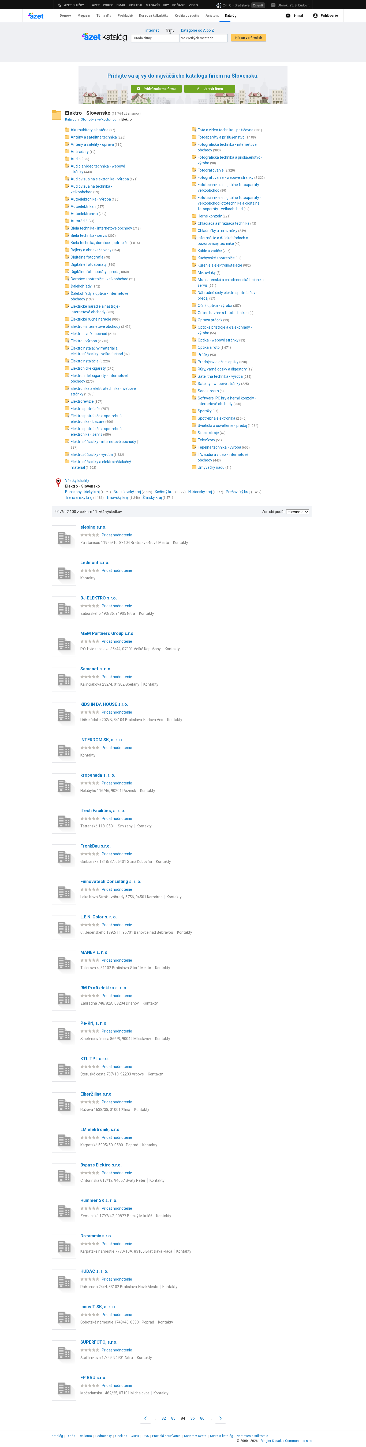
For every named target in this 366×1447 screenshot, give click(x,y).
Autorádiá (79, 221)
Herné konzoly (210, 216)
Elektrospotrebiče (85, 408)
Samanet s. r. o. (95, 668)
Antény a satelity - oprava (92, 144)
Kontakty (180, 542)
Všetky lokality (77, 480)
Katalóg (57, 1436)
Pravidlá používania (166, 1436)
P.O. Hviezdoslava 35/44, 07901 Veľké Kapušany (120, 649)
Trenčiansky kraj (78, 497)
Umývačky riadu (211, 467)
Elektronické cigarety (88, 368)
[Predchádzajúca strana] (145, 1418)
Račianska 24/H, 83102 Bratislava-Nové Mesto (119, 1287)
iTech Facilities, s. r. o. (102, 810)
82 (164, 1418)
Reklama (85, 1436)
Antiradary (80, 152)
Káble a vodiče (210, 251)
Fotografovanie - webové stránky (225, 177)
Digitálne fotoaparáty (89, 264)
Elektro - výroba (84, 341)
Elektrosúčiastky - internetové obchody (103, 441)
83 (173, 1418)
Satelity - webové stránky (219, 383)
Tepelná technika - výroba (219, 447)
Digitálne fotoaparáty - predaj (95, 272)
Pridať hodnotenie (117, 535)
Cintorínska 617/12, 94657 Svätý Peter (112, 1180)
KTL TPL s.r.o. (94, 1058)
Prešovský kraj (238, 492)
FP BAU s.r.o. (93, 1377)
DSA (146, 1436)
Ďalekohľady (81, 286)
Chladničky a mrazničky (217, 230)
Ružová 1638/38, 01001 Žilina (105, 1109)
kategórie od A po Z (197, 30)
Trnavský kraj (117, 497)
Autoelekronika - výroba (91, 199)
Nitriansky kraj (200, 492)
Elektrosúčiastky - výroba (92, 454)
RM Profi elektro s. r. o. (103, 987)
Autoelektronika (84, 214)
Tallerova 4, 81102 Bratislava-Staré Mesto (115, 968)
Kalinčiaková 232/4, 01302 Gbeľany (109, 684)
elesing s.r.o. (93, 527)
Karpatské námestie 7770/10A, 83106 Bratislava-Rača (126, 1251)
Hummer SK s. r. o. (98, 1200)
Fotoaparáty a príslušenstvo (221, 137)
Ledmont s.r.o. (94, 562)
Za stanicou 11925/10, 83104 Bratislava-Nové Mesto (124, 542)
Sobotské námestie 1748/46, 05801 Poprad (117, 1322)
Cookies (121, 1436)
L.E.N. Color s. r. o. (98, 916)
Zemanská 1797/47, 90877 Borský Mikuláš (116, 1216)
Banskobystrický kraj (82, 492)
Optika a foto (209, 347)
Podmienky (103, 1436)
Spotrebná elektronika (216, 418)
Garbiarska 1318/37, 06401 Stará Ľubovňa (116, 861)
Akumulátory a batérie (90, 130)
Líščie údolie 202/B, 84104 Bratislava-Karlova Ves (121, 720)
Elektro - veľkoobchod (89, 334)
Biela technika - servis (89, 235)
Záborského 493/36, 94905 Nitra (107, 613)
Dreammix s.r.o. (96, 1235)
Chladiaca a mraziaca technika (223, 223)
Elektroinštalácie (85, 361)
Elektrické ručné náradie (91, 319)
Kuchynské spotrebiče (216, 258)
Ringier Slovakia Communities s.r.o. (287, 1441)
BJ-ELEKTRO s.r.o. (98, 598)
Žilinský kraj (152, 497)
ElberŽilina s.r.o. (96, 1094)
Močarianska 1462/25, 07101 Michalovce (115, 1393)
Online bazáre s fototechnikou (223, 313)
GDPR (135, 1436)
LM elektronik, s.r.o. (100, 1129)
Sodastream (208, 391)
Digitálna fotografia (87, 257)
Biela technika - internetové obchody (101, 228)
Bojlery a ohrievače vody (91, 250)
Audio (76, 159)
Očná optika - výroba (215, 305)
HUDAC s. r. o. (94, 1271)
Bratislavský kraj (127, 492)
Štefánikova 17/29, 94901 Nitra (106, 1357)
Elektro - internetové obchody (95, 326)
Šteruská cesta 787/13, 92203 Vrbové (112, 1074)
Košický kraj (164, 492)
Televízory (206, 440)
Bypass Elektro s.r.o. (101, 1165)
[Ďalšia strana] (220, 1418)
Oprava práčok (210, 320)
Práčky (203, 354)
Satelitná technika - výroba (220, 376)
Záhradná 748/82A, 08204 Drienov (109, 1003)
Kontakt (221, 1436)
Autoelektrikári (83, 206)
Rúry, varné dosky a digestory (222, 369)
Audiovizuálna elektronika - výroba (100, 179)
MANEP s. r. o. (94, 952)
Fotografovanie (211, 170)
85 (193, 1418)
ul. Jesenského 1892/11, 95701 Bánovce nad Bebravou (126, 932)
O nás (70, 1436)
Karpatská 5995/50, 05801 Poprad (109, 1145)
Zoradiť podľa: (273, 512)
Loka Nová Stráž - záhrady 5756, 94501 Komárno (121, 897)
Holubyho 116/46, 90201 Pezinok (108, 790)
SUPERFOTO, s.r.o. (98, 1342)
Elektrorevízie (82, 401)
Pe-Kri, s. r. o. (93, 1023)
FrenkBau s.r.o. (95, 846)
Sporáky (205, 411)
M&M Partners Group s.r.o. (107, 633)
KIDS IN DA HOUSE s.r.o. (104, 704)
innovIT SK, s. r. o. (98, 1306)
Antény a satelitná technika (94, 137)
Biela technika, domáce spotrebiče (100, 243)
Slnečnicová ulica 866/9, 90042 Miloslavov (115, 1039)
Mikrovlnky (207, 272)
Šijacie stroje (208, 433)
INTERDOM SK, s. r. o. (101, 739)
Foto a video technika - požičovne (225, 130)
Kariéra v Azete (195, 1436)
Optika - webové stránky (218, 340)
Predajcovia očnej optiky (218, 362)
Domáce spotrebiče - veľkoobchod (99, 279)
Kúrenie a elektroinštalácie (220, 265)
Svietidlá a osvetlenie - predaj (222, 425)
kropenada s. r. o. (97, 775)
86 (202, 1418)
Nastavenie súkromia (252, 1436)
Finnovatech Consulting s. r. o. (110, 881)
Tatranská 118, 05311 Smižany (106, 826)
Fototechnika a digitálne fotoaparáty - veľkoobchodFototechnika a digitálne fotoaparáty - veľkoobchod (229, 203)
